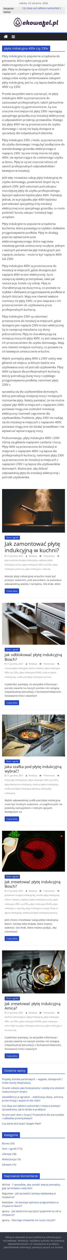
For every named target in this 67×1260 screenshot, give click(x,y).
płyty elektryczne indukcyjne (18, 784)
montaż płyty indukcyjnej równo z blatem (24, 668)
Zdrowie (6, 1164)
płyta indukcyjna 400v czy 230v (37, 564)
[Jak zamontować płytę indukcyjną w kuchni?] (33, 491)
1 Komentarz (48, 555)
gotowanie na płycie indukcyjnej (20, 895)
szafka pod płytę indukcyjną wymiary (34, 676)
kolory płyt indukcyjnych (16, 779)
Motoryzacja (9, 1159)
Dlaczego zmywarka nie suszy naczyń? (33, 1220)
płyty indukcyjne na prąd (37, 908)
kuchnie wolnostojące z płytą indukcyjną (23, 1016)
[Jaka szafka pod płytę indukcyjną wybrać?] (33, 717)
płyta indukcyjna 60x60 (30, 672)
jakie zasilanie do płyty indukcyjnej (21, 560)
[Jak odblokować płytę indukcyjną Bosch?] (33, 605)
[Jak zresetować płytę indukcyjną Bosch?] (33, 833)
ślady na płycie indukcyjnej (45, 784)
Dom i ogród (12, 537)
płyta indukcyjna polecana (31, 1025)
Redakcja (33, 555)
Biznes (6, 1143)
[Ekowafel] (6, 36)
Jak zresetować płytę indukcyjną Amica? (32, 1006)
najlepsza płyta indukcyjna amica (36, 899)
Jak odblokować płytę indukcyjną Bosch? (33, 657)
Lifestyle (7, 1154)
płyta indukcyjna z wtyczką (37, 568)
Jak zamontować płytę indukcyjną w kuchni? (32, 547)
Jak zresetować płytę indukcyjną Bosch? (32, 884)
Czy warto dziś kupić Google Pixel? (21, 1123)
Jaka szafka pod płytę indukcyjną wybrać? (33, 769)
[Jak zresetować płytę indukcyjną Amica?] (33, 952)
